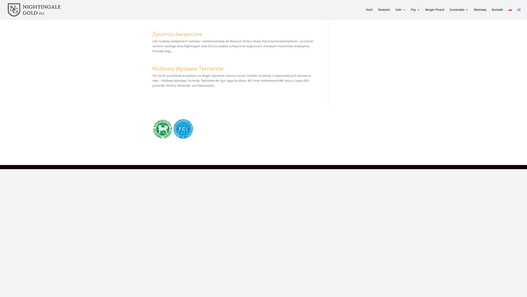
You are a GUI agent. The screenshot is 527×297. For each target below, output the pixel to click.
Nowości (384, 10)
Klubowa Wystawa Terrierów (187, 68)
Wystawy (480, 10)
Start (369, 10)
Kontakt (497, 10)
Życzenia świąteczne (177, 34)
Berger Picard (434, 10)
